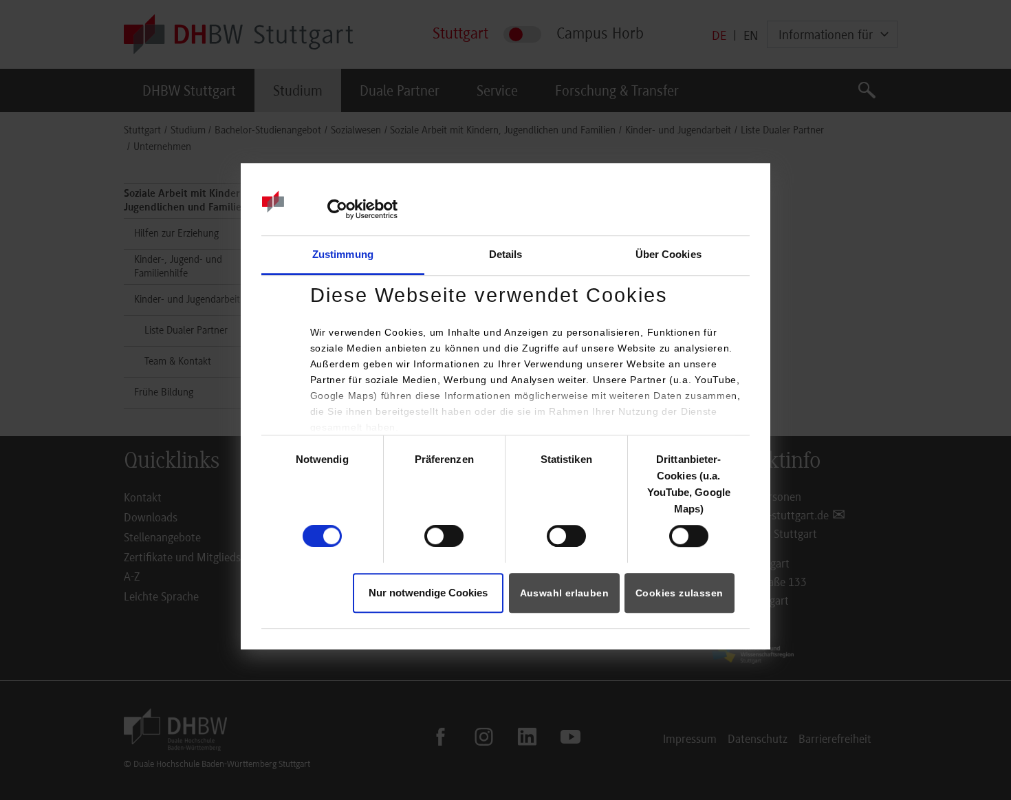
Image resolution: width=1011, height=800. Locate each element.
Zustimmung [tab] (342, 254)
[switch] (444, 536)
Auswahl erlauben (564, 592)
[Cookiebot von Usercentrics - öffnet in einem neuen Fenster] (337, 209)
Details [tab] (506, 254)
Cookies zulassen (679, 592)
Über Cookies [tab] (668, 254)
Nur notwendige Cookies (428, 592)
